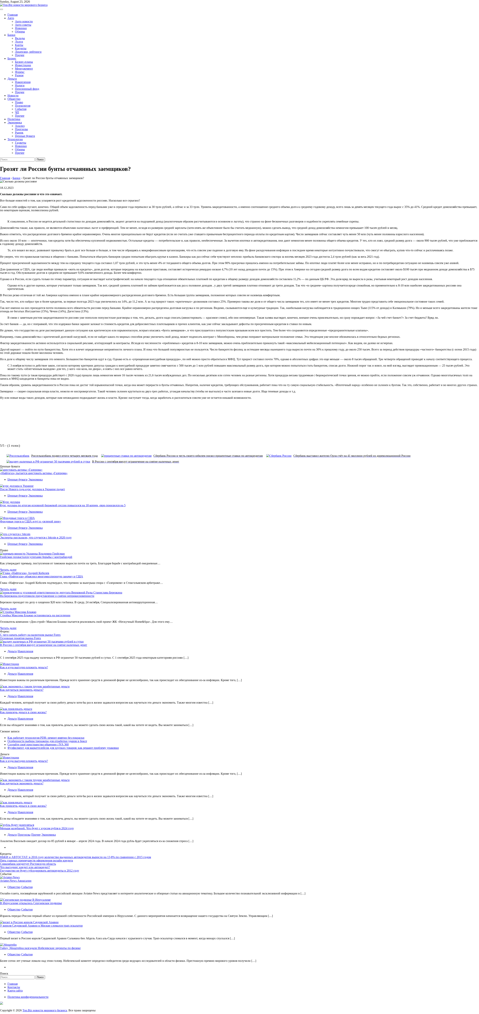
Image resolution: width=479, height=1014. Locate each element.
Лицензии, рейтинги (28, 51)
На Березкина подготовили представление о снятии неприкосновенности (47, 595)
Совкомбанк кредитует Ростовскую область (28, 863)
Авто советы (23, 24)
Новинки (21, 28)
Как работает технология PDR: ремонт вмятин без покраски (45, 737)
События (20, 109)
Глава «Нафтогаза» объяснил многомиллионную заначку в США (41, 576)
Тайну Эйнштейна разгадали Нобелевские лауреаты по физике (40, 948)
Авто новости (24, 21)
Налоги (20, 85)
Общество (13, 98)
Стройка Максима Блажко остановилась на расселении (35, 615)
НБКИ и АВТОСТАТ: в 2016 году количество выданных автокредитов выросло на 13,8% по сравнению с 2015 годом (75, 857)
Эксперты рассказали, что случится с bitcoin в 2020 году (36, 537)
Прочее (19, 55)
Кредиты (20, 48)
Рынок (19, 132)
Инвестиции (23, 65)
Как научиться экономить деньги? (21, 689)
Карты (19, 45)
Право (19, 102)
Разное (19, 75)
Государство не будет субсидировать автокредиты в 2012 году (39, 870)
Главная (12, 14)
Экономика (14, 122)
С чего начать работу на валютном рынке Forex (30, 634)
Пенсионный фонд (27, 88)
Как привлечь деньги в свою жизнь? (23, 712)
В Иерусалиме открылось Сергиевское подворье (31, 903)
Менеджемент (24, 68)
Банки (11, 34)
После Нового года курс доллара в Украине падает (32, 489)
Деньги (12, 78)
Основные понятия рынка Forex (20, 638)
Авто (10, 18)
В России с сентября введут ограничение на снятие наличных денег (43, 644)
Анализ (20, 125)
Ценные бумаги (25, 136)
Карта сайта (15, 990)
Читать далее (8, 569)
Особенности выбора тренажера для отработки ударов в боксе (47, 741)
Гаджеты (20, 142)
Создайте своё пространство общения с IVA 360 (38, 744)
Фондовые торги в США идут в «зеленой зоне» (30, 521)
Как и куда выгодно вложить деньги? (24, 667)
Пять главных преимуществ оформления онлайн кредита (36, 860)
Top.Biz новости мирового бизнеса (44, 1010)
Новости (13, 95)
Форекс (20, 72)
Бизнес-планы (24, 61)
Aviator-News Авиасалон (15, 880)
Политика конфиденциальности (27, 996)
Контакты (13, 987)
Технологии (15, 139)
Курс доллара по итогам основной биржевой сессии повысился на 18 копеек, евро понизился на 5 (63, 505)
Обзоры (20, 31)
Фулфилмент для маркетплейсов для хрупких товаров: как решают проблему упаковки (63, 747)
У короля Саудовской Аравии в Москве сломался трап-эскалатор (41, 925)
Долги (19, 41)
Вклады (20, 38)
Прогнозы (21, 129)
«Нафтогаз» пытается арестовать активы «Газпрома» (34, 473)
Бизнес (11, 58)
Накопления (22, 82)
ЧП (17, 112)
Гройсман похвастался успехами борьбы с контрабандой (36, 557)
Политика (13, 119)
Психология (22, 105)
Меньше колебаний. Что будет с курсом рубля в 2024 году (37, 828)
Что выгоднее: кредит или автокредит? (25, 867)
